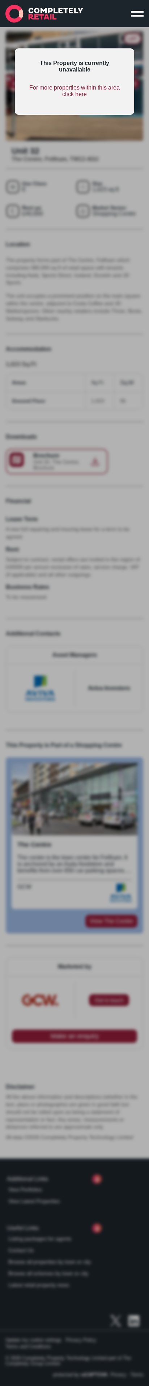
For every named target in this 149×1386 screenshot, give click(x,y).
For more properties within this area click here (74, 91)
